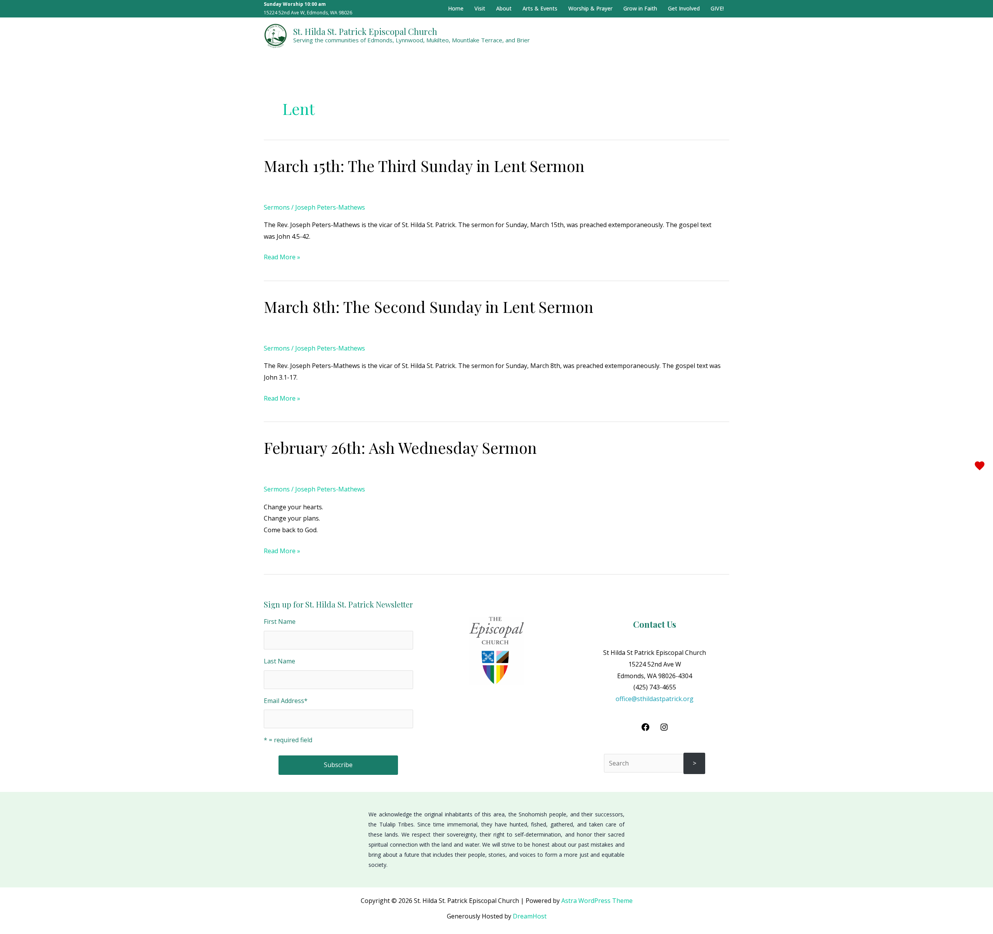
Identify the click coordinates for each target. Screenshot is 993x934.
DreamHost (530, 916)
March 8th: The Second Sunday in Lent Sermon (428, 306)
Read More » (282, 256)
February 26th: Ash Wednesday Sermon (400, 447)
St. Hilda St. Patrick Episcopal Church (365, 31)
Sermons (277, 207)
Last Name (279, 661)
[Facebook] (645, 729)
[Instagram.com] (664, 729)
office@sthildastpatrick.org (655, 698)
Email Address (286, 700)
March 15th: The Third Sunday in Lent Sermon (424, 165)
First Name (280, 621)
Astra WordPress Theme (597, 900)
